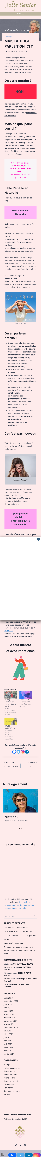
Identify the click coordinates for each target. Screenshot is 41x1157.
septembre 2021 (11, 1027)
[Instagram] (23, 752)
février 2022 (9, 1014)
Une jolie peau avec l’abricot (16, 928)
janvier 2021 (9, 1054)
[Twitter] (18, 752)
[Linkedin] (27, 752)
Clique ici (8, 631)
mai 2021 (8, 1041)
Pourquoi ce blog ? (11, 766)
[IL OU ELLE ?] (25, 695)
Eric (5, 984)
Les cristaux (9, 1084)
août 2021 (8, 1031)
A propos (8, 37)
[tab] (19, 828)
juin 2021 (7, 1037)
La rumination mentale (13, 943)
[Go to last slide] (6, 807)
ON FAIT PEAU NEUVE (23, 964)
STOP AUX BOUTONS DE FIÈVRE (18, 932)
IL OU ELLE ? (24, 700)
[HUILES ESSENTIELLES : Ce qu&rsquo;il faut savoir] (10, 721)
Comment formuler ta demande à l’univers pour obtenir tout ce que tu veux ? (19, 950)
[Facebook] (14, 752)
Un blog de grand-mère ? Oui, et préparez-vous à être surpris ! (10, 704)
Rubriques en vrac (11, 1091)
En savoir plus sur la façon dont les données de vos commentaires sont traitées (19, 905)
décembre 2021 (10, 1018)
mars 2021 (8, 1047)
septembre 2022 (11, 1001)
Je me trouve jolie (11, 1081)
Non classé (8, 1088)
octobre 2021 (9, 1024)
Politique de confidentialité (15, 1119)
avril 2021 (8, 1044)
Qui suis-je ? (11, 816)
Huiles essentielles (12, 1068)
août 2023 (8, 998)
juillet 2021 (8, 1034)
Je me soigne (9, 1078)
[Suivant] (35, 807)
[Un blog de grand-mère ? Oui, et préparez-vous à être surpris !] (10, 695)
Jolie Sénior (11, 51)
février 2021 (9, 1051)
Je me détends (10, 1075)
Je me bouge (9, 1071)
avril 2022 (8, 1008)
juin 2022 (8, 1004)
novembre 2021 (10, 1021)
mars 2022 (8, 1011)
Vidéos (7, 1094)
